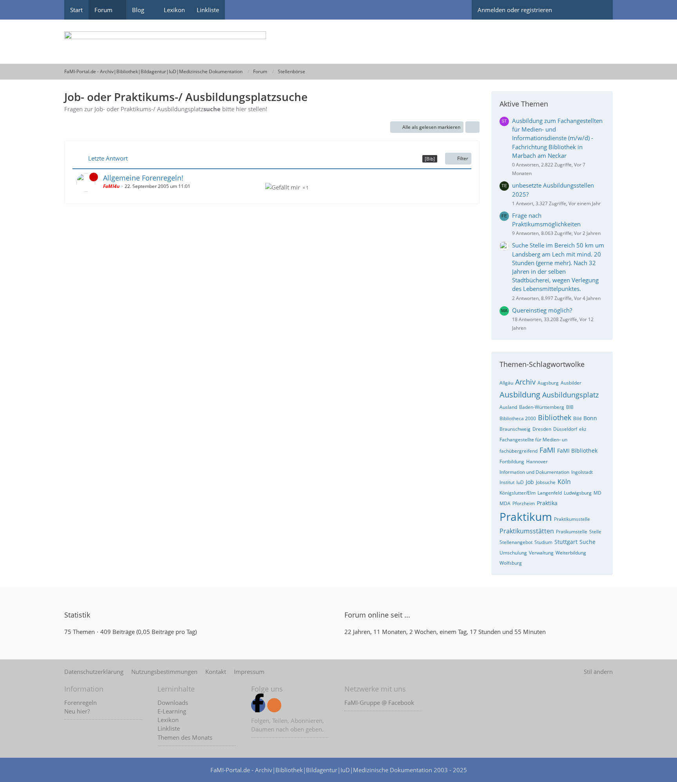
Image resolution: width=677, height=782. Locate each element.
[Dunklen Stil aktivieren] (571, 10)
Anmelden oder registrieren (515, 10)
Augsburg (548, 382)
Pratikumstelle (571, 531)
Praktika (547, 503)
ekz (582, 429)
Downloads (172, 702)
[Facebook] (258, 705)
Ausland (508, 407)
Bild (577, 418)
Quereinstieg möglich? (542, 310)
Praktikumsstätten (527, 531)
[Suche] (599, 10)
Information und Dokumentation (534, 472)
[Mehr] (472, 127)
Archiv (525, 381)
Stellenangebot (516, 542)
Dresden (541, 429)
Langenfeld (550, 492)
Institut (507, 482)
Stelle (595, 531)
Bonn (590, 418)
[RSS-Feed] (274, 705)
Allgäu (506, 382)
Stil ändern (598, 671)
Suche (587, 541)
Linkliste (168, 728)
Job (530, 482)
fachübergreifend (519, 451)
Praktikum (526, 516)
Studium (543, 542)
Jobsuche (546, 482)
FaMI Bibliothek (577, 450)
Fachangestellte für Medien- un (533, 439)
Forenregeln (80, 702)
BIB (570, 407)
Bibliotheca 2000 (518, 418)
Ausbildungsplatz (570, 394)
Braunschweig (515, 429)
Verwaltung (541, 552)
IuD (520, 482)
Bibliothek (554, 417)
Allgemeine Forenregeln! (143, 177)
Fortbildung (512, 461)
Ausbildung (520, 394)
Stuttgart (565, 541)
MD (597, 492)
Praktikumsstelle (572, 519)
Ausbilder (571, 382)
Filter (462, 158)
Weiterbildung (571, 552)
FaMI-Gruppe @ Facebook (379, 702)
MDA (505, 503)
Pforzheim (523, 503)
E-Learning (171, 711)
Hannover (537, 461)
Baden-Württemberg (541, 407)
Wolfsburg (511, 563)
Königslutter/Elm (518, 492)
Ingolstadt (582, 472)
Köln (564, 481)
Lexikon (168, 720)
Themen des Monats (184, 737)
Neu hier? (77, 711)
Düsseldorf (565, 429)
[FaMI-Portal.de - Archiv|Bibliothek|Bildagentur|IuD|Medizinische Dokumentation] (338, 41)
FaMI (547, 450)
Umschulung (513, 552)
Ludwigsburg (578, 492)
